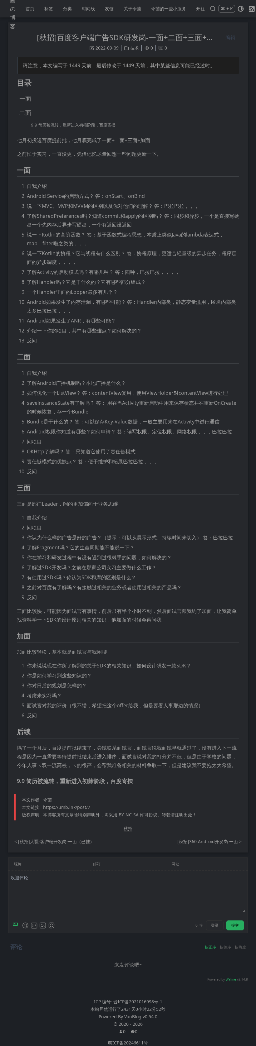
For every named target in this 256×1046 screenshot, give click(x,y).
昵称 (18, 864)
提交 (235, 925)
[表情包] (34, 925)
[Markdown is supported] (16, 925)
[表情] (25, 925)
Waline (231, 979)
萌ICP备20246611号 (128, 1043)
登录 (215, 925)
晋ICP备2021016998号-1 (137, 1002)
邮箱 (97, 864)
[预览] (51, 925)
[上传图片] (43, 925)
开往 (200, 9)
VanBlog (140, 1017)
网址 (175, 864)
